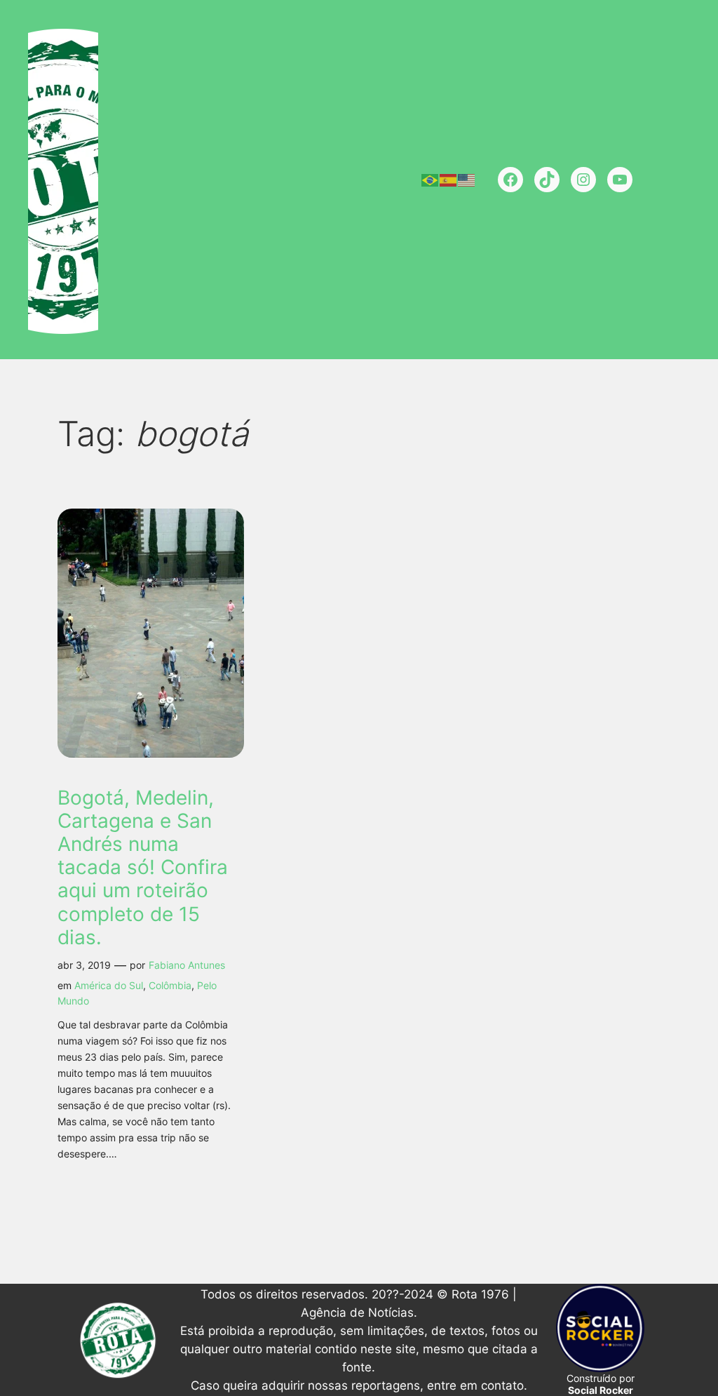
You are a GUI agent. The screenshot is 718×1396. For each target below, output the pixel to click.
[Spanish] (449, 180)
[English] (467, 180)
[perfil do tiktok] (547, 179)
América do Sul (108, 985)
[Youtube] (619, 179)
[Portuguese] (430, 180)
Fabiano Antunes (187, 965)
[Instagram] (583, 179)
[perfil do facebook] (510, 179)
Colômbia (170, 985)
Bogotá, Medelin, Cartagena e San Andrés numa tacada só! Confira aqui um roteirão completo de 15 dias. (142, 867)
